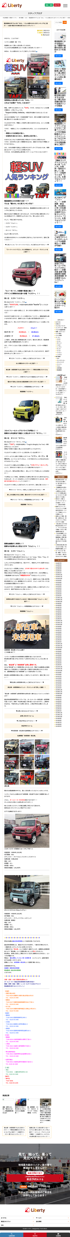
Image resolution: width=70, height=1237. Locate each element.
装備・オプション (60, 331)
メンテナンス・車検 (61, 328)
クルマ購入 (59, 333)
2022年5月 (58, 657)
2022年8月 (58, 651)
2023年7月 (58, 630)
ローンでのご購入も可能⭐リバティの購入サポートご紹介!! (60, 303)
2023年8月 (58, 628)
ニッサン (59, 347)
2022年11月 (59, 645)
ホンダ (58, 349)
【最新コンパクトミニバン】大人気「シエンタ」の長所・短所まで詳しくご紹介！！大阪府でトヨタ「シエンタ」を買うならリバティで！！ (60, 170)
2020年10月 (59, 693)
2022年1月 (58, 665)
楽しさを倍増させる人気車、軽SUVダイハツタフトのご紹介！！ (27, 495)
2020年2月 (58, 709)
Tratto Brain (43, 1228)
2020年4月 (58, 705)
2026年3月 (58, 569)
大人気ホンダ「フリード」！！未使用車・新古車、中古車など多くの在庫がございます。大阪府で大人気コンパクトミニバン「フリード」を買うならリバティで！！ (60, 209)
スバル (58, 341)
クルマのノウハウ (60, 326)
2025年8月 (58, 582)
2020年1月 (58, 711)
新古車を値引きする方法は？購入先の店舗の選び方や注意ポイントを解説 (60, 100)
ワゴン (58, 366)
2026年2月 (58, 571)
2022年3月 (58, 661)
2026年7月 (58, 563)
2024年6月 (58, 609)
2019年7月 (58, 722)
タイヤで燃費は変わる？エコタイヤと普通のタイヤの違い (61, 495)
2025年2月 (58, 594)
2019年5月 (58, 726)
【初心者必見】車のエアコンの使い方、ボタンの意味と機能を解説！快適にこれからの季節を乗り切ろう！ (61, 425)
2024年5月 (58, 611)
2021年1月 (58, 688)
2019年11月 (59, 714)
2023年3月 (58, 638)
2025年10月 (59, 578)
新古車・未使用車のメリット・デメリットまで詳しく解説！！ (27, 687)
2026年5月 (58, 565)
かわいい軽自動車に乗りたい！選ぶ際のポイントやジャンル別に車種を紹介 (60, 74)
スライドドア (60, 362)
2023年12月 (59, 620)
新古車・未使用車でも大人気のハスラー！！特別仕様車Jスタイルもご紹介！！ (27, 371)
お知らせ (58, 324)
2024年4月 (58, 613)
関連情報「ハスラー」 (27, 391)
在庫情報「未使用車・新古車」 (26, 736)
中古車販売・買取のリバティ (10, 17)
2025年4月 (58, 590)
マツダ (58, 351)
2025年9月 (58, 580)
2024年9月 (58, 603)
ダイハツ (59, 343)
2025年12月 (59, 574)
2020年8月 (58, 697)
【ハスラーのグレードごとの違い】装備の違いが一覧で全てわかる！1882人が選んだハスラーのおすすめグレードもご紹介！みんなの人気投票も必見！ (61, 461)
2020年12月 (59, 690)
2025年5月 (58, 588)
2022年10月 (59, 647)
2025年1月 (58, 596)
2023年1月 (58, 642)
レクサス (59, 354)
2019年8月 (58, 720)
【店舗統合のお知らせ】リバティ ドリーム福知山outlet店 (61, 489)
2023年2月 (58, 640)
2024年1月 (58, 619)
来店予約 (57, 5)
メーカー (58, 337)
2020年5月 (58, 703)
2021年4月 (58, 682)
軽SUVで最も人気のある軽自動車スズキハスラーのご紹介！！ (27, 382)
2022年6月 (58, 655)
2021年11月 (59, 668)
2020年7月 (58, 699)
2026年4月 (58, 567)
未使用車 (59, 368)
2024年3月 (58, 615)
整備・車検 (49, 5)
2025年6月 (58, 586)
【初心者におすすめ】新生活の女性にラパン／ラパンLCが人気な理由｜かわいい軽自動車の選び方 (61, 527)
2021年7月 (58, 676)
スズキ (58, 339)
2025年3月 (58, 592)
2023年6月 (58, 632)
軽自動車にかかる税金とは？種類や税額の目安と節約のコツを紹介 (60, 46)
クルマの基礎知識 (60, 330)
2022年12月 (59, 643)
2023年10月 (59, 624)
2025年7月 (58, 584)
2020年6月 (58, 701)
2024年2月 (58, 617)
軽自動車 (59, 370)
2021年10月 (59, 670)
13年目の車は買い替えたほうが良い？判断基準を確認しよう (61, 547)
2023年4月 (58, 636)
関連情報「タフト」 (27, 504)
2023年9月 (58, 626)
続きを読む (59, 56)
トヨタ (58, 345)
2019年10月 (59, 716)
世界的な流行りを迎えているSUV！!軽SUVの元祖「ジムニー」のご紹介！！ (27, 600)
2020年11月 (59, 691)
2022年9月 (58, 649)
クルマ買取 (59, 335)
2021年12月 (59, 667)
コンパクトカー (61, 360)
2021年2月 (58, 686)
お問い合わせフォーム (27, 716)
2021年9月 (58, 672)
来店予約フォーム (26, 726)
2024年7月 (58, 607)
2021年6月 (58, 678)
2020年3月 (58, 707)
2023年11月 (59, 622)
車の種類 (21, 17)
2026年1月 (58, 573)
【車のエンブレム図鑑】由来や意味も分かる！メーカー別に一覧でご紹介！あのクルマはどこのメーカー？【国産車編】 (61, 405)
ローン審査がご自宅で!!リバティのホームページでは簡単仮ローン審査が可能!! (60, 240)
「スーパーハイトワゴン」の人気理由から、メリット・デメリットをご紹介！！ (27, 250)
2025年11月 (59, 576)
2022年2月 (58, 663)
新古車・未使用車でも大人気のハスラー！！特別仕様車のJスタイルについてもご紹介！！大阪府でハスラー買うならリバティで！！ (14, 1131)
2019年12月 (59, 713)
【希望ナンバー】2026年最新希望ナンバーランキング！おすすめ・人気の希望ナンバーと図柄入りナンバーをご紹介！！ (61, 384)
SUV (26, 17)
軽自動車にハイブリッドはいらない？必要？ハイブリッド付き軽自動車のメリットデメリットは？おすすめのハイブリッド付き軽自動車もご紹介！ (60, 134)
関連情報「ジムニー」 (27, 611)
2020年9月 (58, 695)
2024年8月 (58, 605)
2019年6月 (58, 724)
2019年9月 (58, 718)
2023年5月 (58, 634)
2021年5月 (58, 680)
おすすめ (58, 322)
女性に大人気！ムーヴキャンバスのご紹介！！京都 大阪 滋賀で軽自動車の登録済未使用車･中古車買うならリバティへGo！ (60, 272)
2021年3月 (58, 684)
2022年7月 (58, 653)
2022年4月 (58, 659)
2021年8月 (58, 674)
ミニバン (59, 364)
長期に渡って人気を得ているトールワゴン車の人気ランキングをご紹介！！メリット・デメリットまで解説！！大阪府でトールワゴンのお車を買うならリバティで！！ (39, 1132)
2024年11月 (59, 599)
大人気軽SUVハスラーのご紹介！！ (27, 363)
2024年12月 (59, 598)
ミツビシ (59, 352)
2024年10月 (59, 601)
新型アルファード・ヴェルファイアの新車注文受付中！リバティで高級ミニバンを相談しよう (61, 510)
